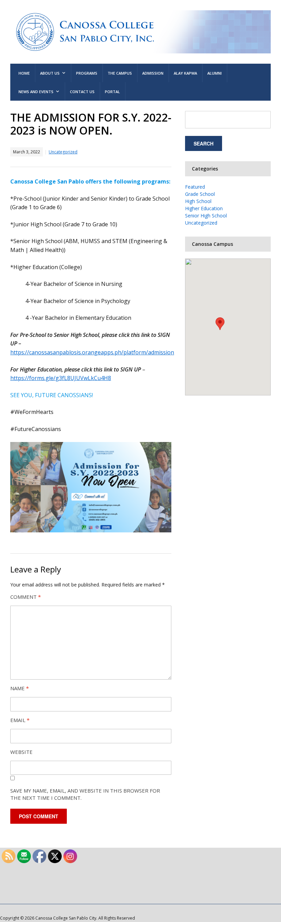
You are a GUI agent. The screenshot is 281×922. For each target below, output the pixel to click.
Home (24, 73)
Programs (86, 73)
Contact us (82, 91)
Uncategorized (63, 152)
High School (198, 201)
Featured (195, 187)
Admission (152, 73)
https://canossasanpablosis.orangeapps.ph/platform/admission (92, 352)
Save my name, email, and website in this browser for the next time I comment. (85, 794)
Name (19, 688)
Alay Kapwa (185, 73)
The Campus (120, 73)
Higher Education (204, 208)
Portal (112, 91)
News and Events (36, 91)
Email (19, 720)
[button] (220, 324)
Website (21, 751)
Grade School (200, 194)
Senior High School (206, 215)
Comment (25, 596)
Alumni (214, 73)
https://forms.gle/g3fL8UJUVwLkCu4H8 (60, 378)
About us (50, 73)
